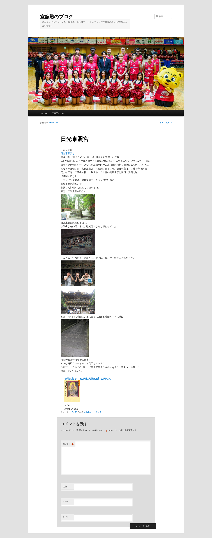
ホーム (44, 113)
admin (87, 412)
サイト (66, 516)
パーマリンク (95, 412)
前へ (160, 122)
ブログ (74, 412)
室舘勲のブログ (56, 16)
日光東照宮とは (69, 153)
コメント (68, 443)
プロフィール (58, 113)
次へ (169, 122)
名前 (65, 486)
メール (66, 501)
